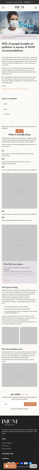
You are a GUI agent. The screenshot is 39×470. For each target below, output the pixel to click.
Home (3, 36)
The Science (5, 445)
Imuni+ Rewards (6, 448)
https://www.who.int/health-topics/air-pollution (15, 89)
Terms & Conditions (19, 466)
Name (6, 104)
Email (6, 109)
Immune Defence (7, 443)
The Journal (9, 36)
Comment (7, 114)
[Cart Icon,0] (35, 7)
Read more (7, 280)
